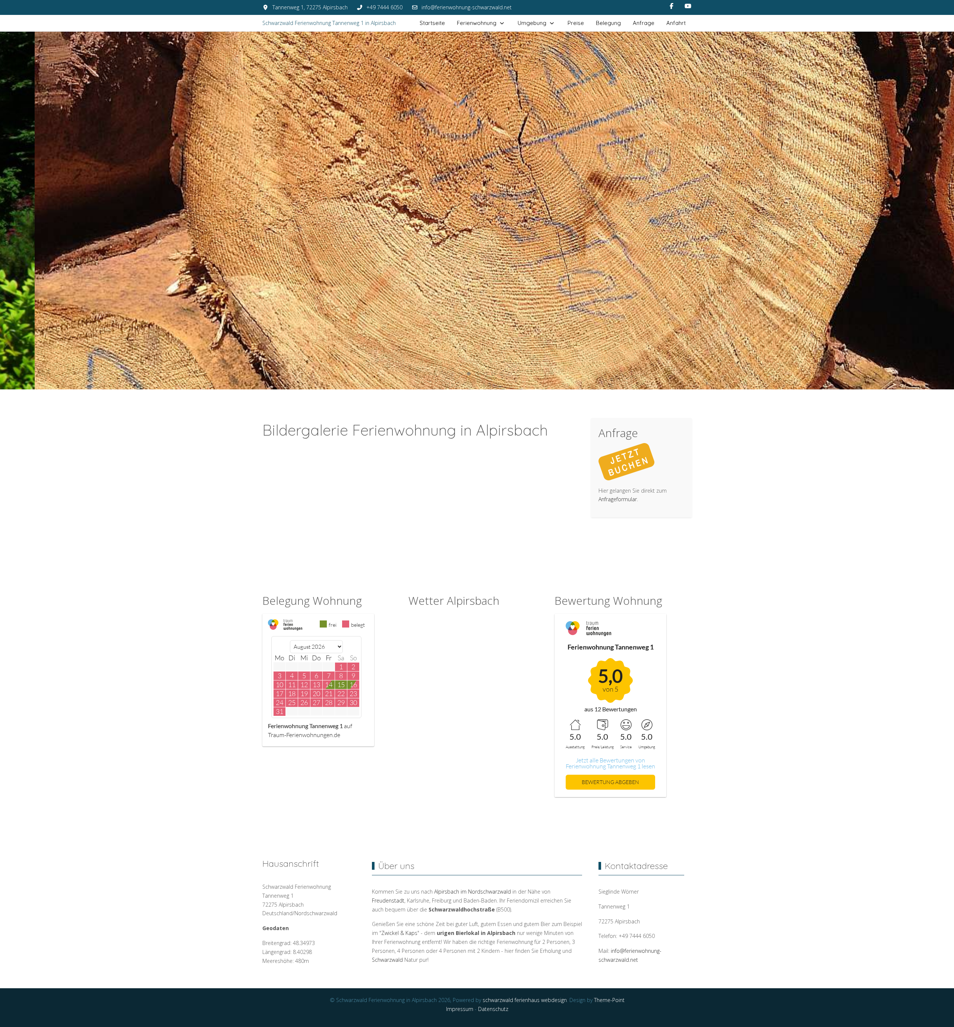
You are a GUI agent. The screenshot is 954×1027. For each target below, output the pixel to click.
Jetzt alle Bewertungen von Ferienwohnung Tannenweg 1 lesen (610, 763)
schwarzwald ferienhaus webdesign (525, 1000)
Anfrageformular (617, 499)
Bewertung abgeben (610, 782)
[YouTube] (688, 6)
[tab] (444, 374)
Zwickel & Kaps (399, 932)
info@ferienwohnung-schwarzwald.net (466, 7)
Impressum (459, 1008)
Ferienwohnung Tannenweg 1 (305, 725)
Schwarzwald (387, 959)
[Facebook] (671, 6)
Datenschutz (493, 1008)
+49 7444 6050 (384, 7)
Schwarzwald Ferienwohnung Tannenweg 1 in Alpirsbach (329, 22)
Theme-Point (609, 1000)
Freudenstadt (388, 900)
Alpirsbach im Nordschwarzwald (472, 891)
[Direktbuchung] (626, 460)
